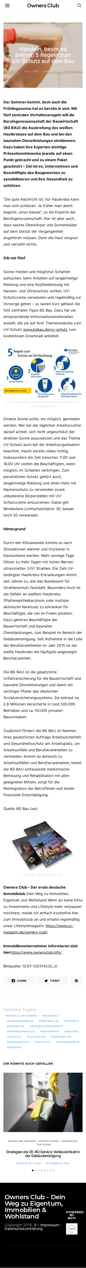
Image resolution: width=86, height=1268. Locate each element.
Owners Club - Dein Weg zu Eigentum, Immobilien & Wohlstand (35, 1206)
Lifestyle (15, 1036)
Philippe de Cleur (28, 1163)
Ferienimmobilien (21, 1020)
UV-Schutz (43, 1042)
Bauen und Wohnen (43, 38)
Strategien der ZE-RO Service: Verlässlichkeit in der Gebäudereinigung (43, 1153)
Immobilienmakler (22, 1031)
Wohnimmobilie (69, 1042)
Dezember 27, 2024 (57, 1163)
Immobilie (72, 1020)
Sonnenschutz (19, 1042)
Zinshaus (15, 1047)
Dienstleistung (48, 1141)
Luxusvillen (37, 1036)
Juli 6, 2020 (31, 71)
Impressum (49, 1225)
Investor (72, 1031)
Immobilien (16, 1026)
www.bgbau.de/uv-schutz (45, 329)
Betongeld (51, 1015)
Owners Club (43, 6)
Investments (50, 1031)
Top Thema (44, 1144)
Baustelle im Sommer (22, 1015)
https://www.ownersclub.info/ (36, 952)
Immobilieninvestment (47, 1026)
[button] (32, 1170)
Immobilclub (49, 1020)
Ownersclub (62, 1036)
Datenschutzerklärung (24, 1228)
